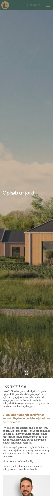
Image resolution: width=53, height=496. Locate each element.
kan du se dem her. (28, 469)
